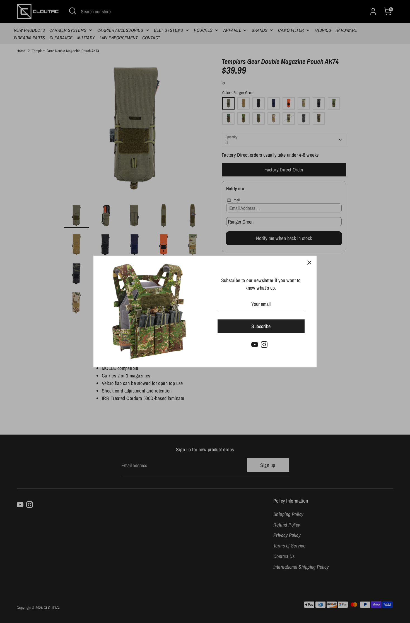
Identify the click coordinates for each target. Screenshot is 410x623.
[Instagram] (264, 344)
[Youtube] (254, 344)
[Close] (309, 263)
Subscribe (261, 326)
